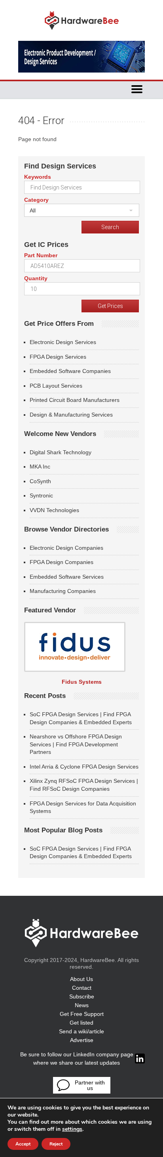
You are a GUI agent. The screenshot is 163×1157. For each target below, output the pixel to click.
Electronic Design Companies (66, 548)
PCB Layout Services (56, 385)
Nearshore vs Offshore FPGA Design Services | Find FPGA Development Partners (76, 744)
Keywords (37, 177)
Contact (81, 988)
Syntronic (41, 495)
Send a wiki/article (81, 1031)
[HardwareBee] (81, 32)
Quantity (35, 278)
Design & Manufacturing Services (71, 414)
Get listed (81, 1022)
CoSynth (40, 481)
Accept (22, 1144)
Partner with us (90, 1085)
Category (36, 200)
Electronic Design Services (63, 342)
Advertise (81, 1040)
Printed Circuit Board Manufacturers (74, 400)
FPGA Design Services (58, 357)
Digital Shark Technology (60, 452)
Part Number (40, 255)
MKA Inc (40, 466)
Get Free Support (82, 1014)
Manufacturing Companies (63, 591)
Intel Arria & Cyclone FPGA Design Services (84, 766)
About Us (81, 979)
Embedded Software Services (67, 577)
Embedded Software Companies (70, 371)
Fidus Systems (82, 682)
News (82, 1005)
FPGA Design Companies (61, 562)
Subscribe (81, 996)
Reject (56, 1144)
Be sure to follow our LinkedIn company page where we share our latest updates (76, 1058)
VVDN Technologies (54, 510)
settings (72, 1129)
